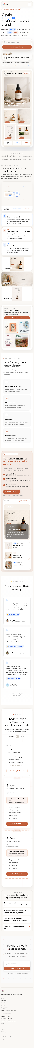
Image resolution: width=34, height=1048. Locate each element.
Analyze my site (16, 47)
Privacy (3, 1032)
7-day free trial (17, 823)
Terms (3, 1029)
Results (3, 1003)
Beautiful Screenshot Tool (8, 1010)
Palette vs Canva (6, 1016)
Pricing (3, 1005)
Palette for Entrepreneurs (8, 1021)
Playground (4, 1008)
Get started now (17, 874)
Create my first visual (17, 771)
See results (4, 65)
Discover (4, 1000)
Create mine (16, 318)
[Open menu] (29, 4)
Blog (2, 1023)
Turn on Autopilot (10, 492)
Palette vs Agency (6, 1018)
